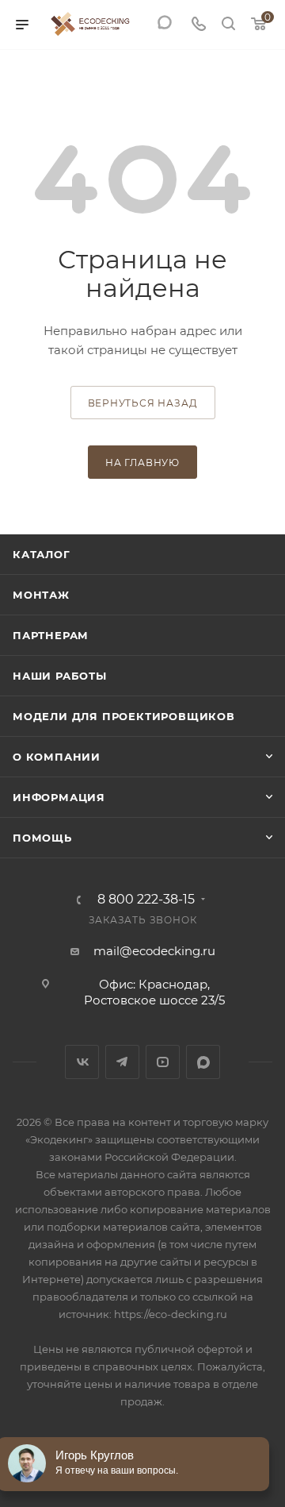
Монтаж (41, 594)
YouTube (163, 1062)
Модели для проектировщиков (124, 716)
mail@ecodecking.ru (154, 950)
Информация (59, 797)
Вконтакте (82, 1062)
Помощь (42, 837)
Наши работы (60, 675)
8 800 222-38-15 (146, 899)
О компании (57, 756)
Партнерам (51, 635)
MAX (203, 1062)
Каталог (41, 554)
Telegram (122, 1062)
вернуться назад (143, 403)
